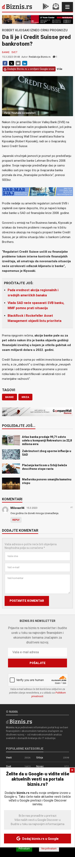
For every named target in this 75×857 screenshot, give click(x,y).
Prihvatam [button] (24, 848)
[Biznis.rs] (19, 721)
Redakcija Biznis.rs (40, 56)
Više (59, 68)
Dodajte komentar (20, 530)
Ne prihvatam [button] (49, 848)
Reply (16, 520)
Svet (14, 52)
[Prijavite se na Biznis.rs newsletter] (56, 7)
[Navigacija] (67, 7)
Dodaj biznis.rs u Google (40, 839)
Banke (6, 52)
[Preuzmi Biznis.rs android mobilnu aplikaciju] (46, 7)
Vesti (9, 757)
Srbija (39, 757)
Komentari (12, 499)
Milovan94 (17, 508)
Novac (40, 766)
